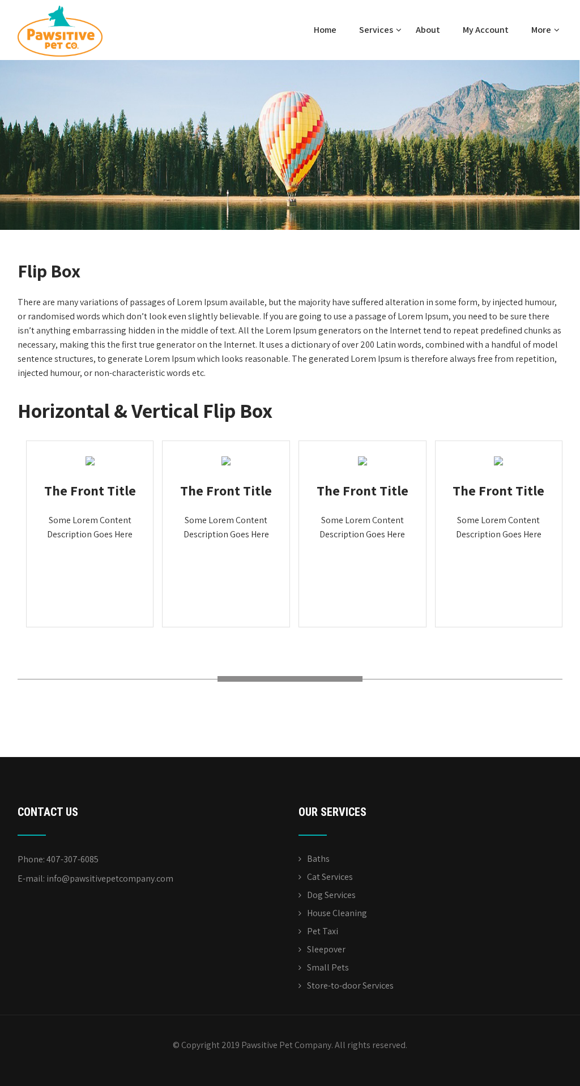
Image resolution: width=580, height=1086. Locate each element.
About (428, 30)
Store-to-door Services (350, 985)
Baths (318, 859)
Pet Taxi (322, 931)
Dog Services (331, 895)
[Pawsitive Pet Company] (60, 6)
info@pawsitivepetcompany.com (109, 878)
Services (376, 30)
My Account (486, 30)
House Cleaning (337, 913)
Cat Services (330, 877)
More (541, 30)
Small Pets (328, 967)
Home (325, 30)
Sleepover (326, 949)
